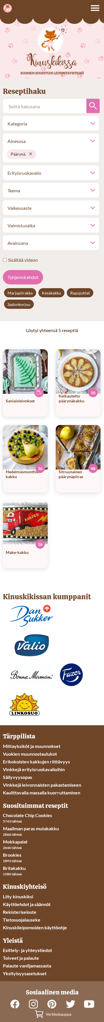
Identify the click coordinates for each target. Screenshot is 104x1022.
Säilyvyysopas (17, 777)
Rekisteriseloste (19, 912)
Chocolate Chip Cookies (27, 815)
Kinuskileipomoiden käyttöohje (35, 927)
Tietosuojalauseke (21, 919)
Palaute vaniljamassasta (27, 965)
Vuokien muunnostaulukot (30, 754)
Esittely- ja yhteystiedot (27, 950)
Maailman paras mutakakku (31, 828)
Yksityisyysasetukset (25, 973)
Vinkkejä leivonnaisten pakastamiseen (42, 785)
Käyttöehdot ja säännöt (27, 904)
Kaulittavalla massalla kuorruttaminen (41, 792)
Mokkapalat (15, 841)
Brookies (12, 855)
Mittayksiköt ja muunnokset (31, 746)
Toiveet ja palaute (21, 958)
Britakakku (14, 868)
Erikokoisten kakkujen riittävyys (36, 761)
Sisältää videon (23, 260)
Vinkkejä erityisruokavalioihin (34, 769)
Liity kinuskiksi (18, 896)
